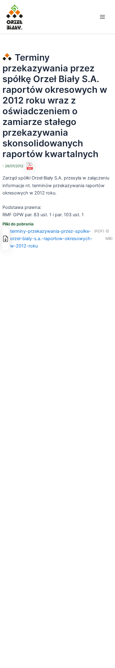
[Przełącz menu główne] (102, 16)
